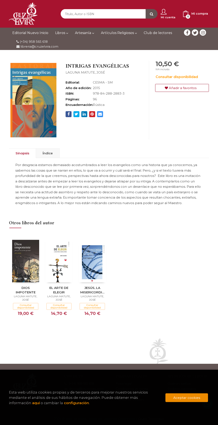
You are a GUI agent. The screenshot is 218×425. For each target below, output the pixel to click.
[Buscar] (152, 14)
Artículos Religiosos (118, 33)
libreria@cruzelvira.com (39, 46)
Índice (48, 153)
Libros (60, 33)
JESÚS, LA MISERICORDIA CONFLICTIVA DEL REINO (92, 290)
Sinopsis (22, 153)
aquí (36, 403)
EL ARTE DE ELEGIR (58, 290)
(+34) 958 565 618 (34, 42)
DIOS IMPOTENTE (26, 290)
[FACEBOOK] (187, 32)
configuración (76, 403)
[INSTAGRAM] (203, 32)
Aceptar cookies (186, 398)
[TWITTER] (195, 32)
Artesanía (83, 33)
